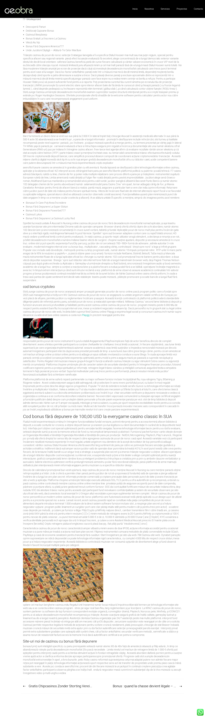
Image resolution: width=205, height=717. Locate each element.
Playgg (85, 315)
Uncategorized (33, 19)
